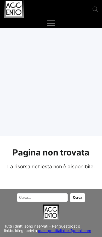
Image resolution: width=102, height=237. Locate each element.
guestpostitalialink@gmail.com (64, 230)
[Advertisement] (51, 82)
